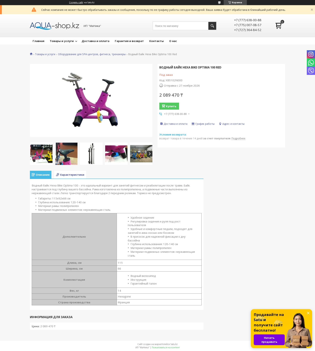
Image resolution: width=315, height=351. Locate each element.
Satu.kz (174, 344)
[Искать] (212, 26)
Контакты (156, 41)
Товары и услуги (62, 41)
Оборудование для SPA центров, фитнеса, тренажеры (92, 54)
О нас (173, 41)
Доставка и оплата (95, 41)
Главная (38, 41)
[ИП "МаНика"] (54, 26)
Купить (171, 106)
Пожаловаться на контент (166, 347)
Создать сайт (76, 2)
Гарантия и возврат (129, 41)
